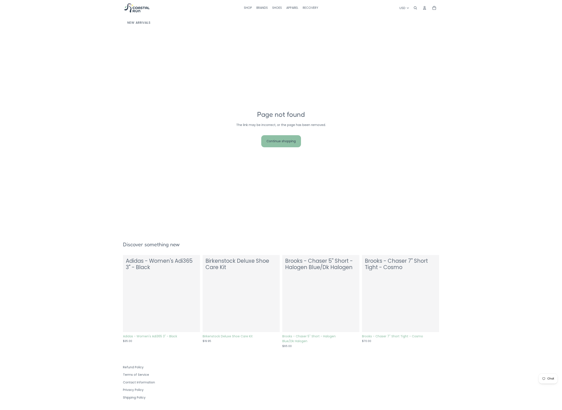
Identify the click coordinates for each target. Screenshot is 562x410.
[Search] (415, 8)
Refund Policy (133, 367)
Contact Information (139, 382)
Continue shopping (281, 141)
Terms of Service (136, 374)
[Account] (424, 8)
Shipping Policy (134, 397)
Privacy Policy (133, 390)
